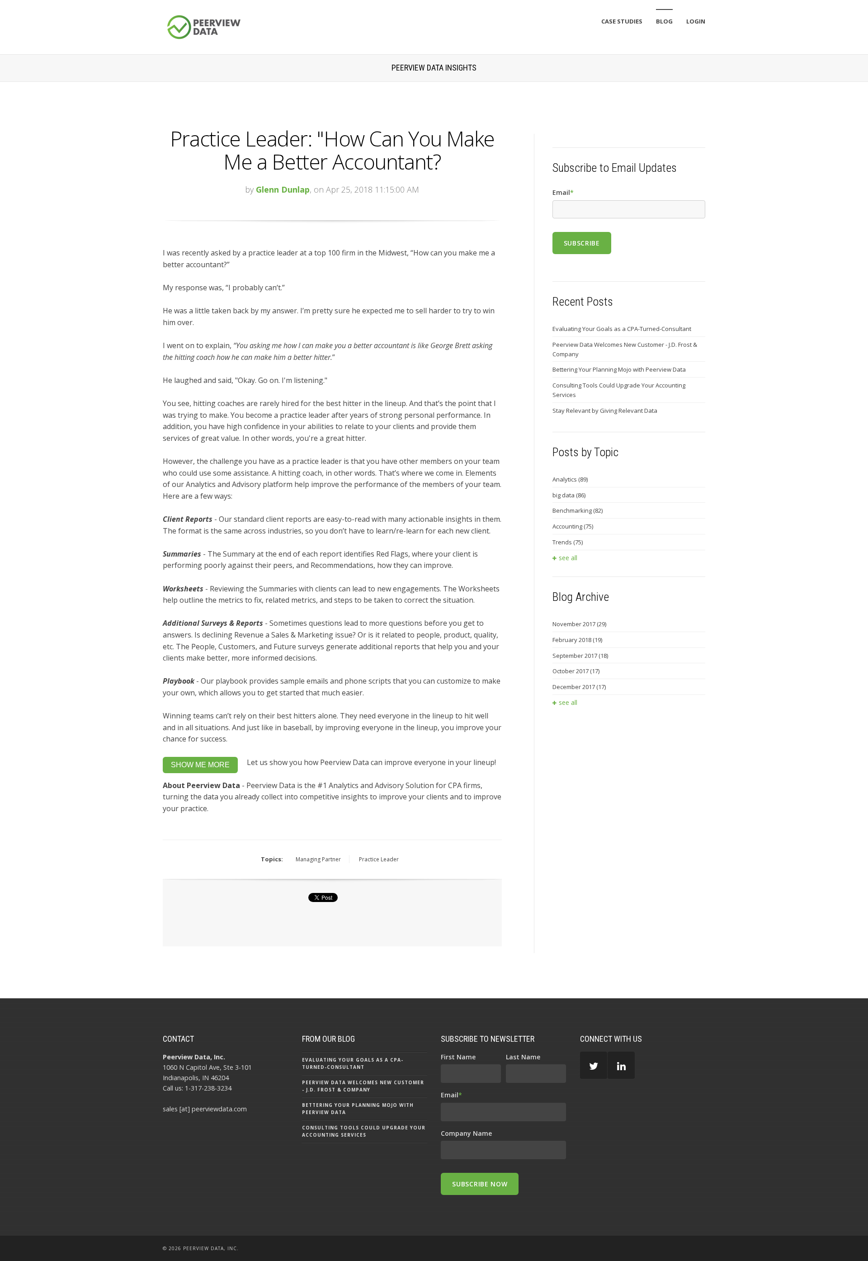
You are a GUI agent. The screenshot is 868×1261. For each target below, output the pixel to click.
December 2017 (579, 687)
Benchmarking (577, 510)
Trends (567, 542)
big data (568, 495)
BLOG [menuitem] (664, 21)
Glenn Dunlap (283, 189)
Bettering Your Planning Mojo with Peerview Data (619, 369)
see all (568, 557)
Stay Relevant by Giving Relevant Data (604, 410)
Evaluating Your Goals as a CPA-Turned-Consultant (621, 329)
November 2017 (579, 624)
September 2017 (580, 656)
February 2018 (577, 640)
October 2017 (575, 671)
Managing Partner (318, 859)
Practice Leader (379, 859)
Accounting (572, 526)
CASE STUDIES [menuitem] (621, 21)
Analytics (570, 479)
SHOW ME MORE (200, 765)
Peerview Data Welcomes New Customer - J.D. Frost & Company (624, 349)
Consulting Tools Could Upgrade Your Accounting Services (618, 390)
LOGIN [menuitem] (695, 21)
